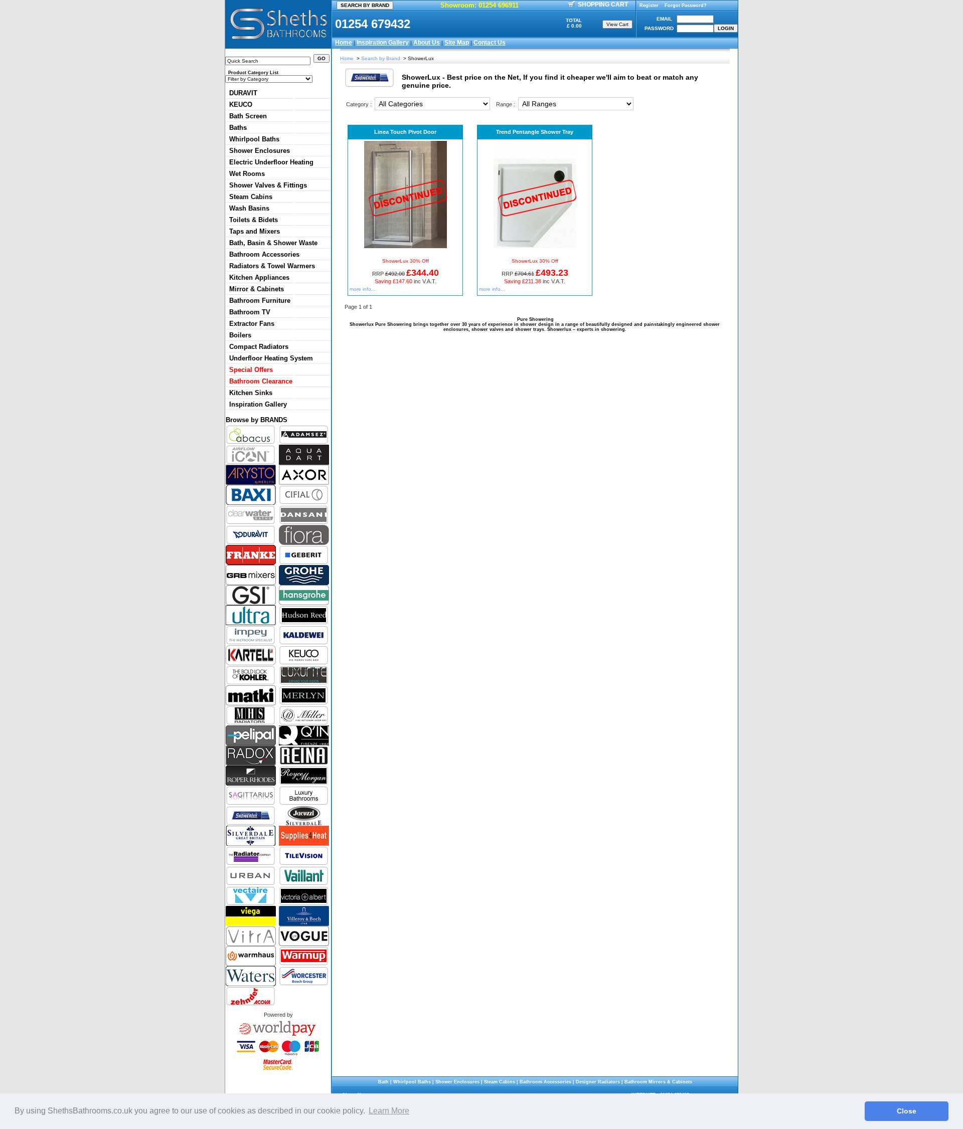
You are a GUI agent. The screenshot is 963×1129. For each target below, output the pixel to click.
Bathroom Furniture (259, 300)
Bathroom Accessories (264, 254)
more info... (363, 289)
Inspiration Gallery (383, 42)
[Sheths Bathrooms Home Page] (278, 41)
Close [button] (906, 1111)
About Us (426, 42)
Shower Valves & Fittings (268, 185)
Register (649, 5)
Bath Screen (248, 116)
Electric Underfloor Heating (271, 162)
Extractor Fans (251, 323)
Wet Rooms (247, 173)
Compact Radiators (258, 346)
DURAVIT (243, 93)
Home (343, 42)
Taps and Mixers (254, 231)
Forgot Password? (686, 5)
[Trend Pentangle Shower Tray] (535, 246)
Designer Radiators (598, 1081)
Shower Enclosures (259, 150)
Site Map (456, 42)
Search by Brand (380, 58)
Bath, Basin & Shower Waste (273, 243)
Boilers (240, 335)
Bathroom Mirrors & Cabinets (658, 1081)
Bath (383, 1081)
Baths (238, 127)
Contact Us (489, 42)
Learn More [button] (389, 1110)
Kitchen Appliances (259, 277)
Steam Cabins (250, 197)
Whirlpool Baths (254, 139)
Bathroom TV (249, 312)
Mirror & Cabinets (256, 289)
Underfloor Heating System (271, 358)
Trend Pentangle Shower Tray (534, 132)
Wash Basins (249, 208)
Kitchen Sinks (250, 393)
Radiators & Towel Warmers (272, 266)
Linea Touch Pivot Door (405, 132)
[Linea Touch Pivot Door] (405, 246)
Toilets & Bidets (253, 220)
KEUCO (240, 104)
